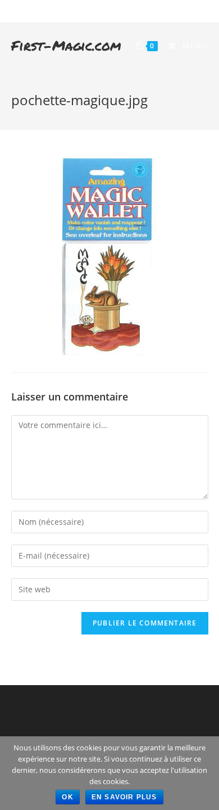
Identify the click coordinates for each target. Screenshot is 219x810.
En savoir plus (124, 797)
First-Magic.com (66, 45)
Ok (67, 797)
